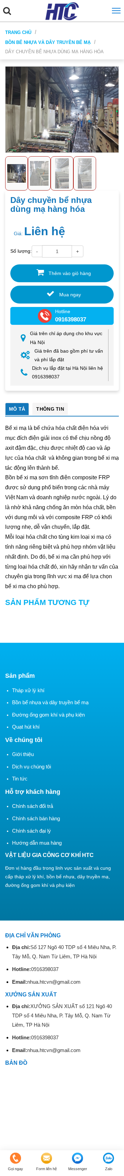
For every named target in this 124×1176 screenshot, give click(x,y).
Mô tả (17, 409)
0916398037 (35, 969)
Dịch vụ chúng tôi (31, 766)
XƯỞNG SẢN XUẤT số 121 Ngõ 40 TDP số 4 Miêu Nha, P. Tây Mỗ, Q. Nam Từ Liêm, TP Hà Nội (62, 1015)
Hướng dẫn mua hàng (37, 843)
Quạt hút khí (26, 727)
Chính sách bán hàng (36, 818)
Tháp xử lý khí (28, 690)
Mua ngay (69, 294)
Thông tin (50, 409)
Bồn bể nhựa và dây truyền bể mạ (48, 42)
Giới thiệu (23, 754)
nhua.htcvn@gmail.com (46, 982)
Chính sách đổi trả (32, 806)
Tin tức (20, 778)
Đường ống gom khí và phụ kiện (48, 715)
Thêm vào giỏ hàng (69, 273)
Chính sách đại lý (31, 831)
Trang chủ (18, 32)
